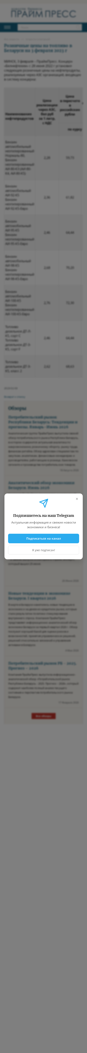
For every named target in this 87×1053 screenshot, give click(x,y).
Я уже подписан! (43, 550)
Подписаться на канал (43, 538)
